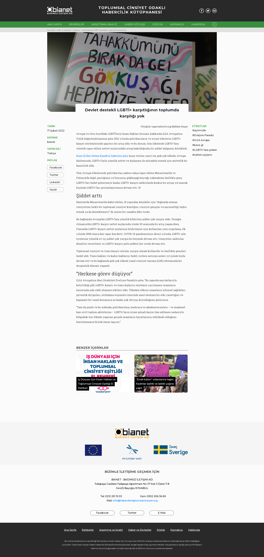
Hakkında (198, 24)
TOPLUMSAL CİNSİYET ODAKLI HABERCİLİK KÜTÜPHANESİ (132, 10)
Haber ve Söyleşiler (139, 530)
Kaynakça (177, 24)
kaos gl (198, 145)
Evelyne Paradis (204, 135)
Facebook (56, 167)
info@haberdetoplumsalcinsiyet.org (135, 500)
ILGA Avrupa (202, 140)
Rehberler (76, 24)
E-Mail (162, 512)
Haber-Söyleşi (135, 24)
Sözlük (157, 24)
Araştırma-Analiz (104, 24)
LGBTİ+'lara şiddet (205, 150)
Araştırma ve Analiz (111, 530)
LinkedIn (55, 182)
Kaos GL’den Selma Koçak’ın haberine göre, (102, 155)
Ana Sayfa (54, 24)
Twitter (54, 174)
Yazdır (53, 189)
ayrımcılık (200, 130)
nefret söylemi (203, 154)
